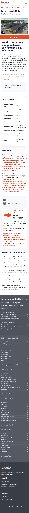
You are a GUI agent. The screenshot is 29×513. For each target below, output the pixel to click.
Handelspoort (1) (13, 188)
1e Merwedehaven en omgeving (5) (14, 160)
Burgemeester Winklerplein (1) (12, 239)
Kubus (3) (17, 236)
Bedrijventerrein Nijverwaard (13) (14, 159)
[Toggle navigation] (26, 2)
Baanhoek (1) (7, 238)
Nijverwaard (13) (7, 180)
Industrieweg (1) (10, 242)
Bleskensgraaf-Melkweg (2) (13, 165)
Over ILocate (5, 481)
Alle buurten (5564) (7, 394)
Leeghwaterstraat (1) (9, 244)
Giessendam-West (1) (9, 170)
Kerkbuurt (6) (17, 234)
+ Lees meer (6, 79)
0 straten (14, 245)
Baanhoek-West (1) (8, 167)
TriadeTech (18, 507)
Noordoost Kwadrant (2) (9, 184)
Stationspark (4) (8, 236)
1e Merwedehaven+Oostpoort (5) (12, 181)
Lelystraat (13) (7, 234)
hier (5, 285)
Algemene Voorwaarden (9, 484)
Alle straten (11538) (6, 456)
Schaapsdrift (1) (11, 189)
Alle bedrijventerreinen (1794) (9, 365)
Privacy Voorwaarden (8, 487)
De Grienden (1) (20, 167)
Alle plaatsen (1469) (7, 425)
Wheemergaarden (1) (15, 191)
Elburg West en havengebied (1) (12, 169)
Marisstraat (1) (21, 244)
